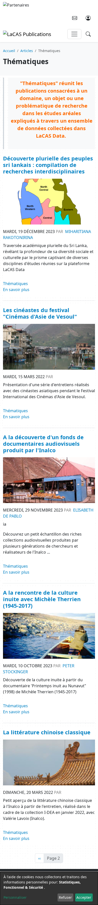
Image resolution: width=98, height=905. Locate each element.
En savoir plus (16, 289)
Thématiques (15, 283)
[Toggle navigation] (74, 34)
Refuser (65, 897)
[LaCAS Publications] (27, 33)
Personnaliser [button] (15, 897)
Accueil (9, 50)
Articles (26, 50)
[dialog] (49, 888)
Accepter (83, 897)
